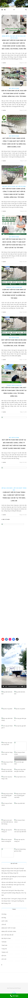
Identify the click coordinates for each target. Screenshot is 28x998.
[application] (14, 666)
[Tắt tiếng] (22, 686)
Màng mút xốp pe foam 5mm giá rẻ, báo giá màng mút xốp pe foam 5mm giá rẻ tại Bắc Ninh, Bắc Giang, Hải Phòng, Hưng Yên (13, 871)
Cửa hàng (3, 914)
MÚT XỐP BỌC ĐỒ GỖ (7, 935)
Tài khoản (3, 941)
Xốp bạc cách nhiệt (7, 488)
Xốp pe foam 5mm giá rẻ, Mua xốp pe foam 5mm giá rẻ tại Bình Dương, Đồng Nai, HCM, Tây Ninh (14, 93)
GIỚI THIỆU (4, 921)
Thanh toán (4, 945)
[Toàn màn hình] (24, 686)
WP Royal (18, 988)
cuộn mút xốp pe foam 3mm (14, 287)
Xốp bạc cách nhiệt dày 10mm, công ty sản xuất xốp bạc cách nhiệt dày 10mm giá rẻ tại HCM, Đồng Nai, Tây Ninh (13, 885)
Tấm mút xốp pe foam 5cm (13, 385)
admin (4, 62)
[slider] (12, 686)
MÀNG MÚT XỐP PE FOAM (8, 928)
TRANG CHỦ (4, 952)
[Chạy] (3, 686)
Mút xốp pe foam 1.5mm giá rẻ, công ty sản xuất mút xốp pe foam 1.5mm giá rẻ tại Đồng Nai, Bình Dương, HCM (13, 901)
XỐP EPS (3, 955)
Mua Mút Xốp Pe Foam (16, 36)
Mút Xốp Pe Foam (14, 88)
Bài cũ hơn (6, 519)
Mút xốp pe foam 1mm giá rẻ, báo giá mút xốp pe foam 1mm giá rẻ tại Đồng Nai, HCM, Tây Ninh (14, 342)
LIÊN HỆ (3, 924)
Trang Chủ (4, 948)
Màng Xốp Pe (5, 36)
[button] (14, 666)
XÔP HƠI (3, 959)
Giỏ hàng (3, 917)
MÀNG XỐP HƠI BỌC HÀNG (8, 931)
